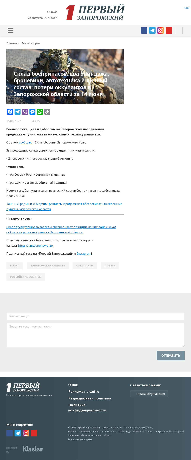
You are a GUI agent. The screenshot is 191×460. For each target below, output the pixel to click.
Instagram (84, 253)
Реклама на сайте (83, 391)
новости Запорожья (114, 427)
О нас (73, 384)
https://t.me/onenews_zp (35, 245)
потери (110, 265)
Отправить (170, 356)
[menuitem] (187, 8)
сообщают (26, 142)
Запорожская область (48, 265)
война (14, 265)
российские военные (25, 277)
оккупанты (84, 265)
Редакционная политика (89, 398)
